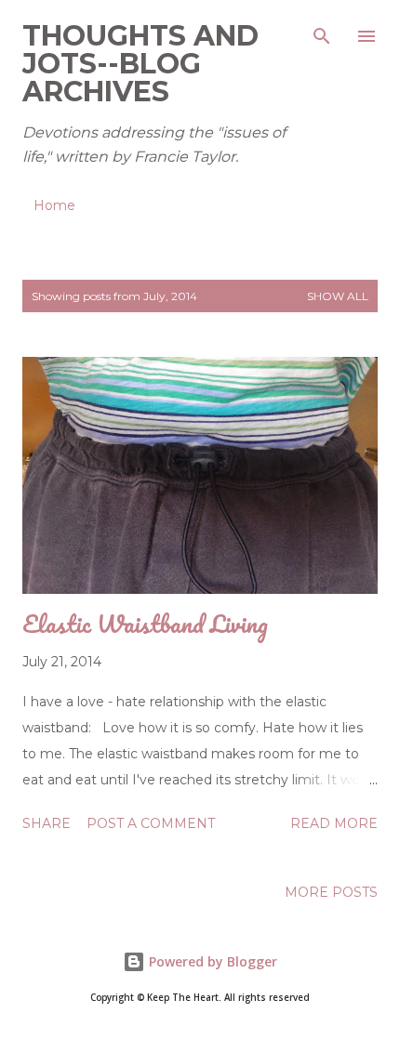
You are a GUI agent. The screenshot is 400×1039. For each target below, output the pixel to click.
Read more (334, 823)
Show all (337, 296)
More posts (331, 892)
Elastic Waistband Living (145, 623)
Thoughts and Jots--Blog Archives (140, 64)
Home (54, 205)
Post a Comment (151, 823)
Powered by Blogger (211, 961)
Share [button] (46, 823)
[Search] (322, 33)
